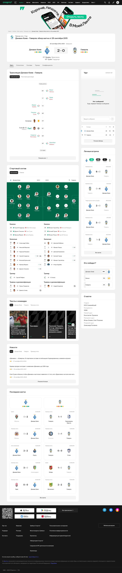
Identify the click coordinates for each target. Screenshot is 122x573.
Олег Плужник (98, 320)
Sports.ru (6, 561)
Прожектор (33, 536)
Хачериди (28, 121)
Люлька (51, 91)
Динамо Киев (35, 49)
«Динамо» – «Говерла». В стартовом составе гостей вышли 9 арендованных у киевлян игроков (40, 358)
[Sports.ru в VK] (111, 510)
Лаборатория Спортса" (36, 541)
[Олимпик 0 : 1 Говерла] (85, 52)
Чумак (51, 97)
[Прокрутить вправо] (73, 324)
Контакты (5, 536)
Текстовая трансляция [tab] (27, 77)
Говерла (84, 49)
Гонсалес (33, 112)
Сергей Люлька (63, 235)
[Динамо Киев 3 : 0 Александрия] (36, 52)
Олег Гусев (29, 231)
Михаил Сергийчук (54, 228)
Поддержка (19, 536)
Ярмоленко (55, 57)
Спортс (10, 31)
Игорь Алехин (88, 320)
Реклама (18, 530)
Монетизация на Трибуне (37, 530)
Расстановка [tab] (13, 172)
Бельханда (33, 137)
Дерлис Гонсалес (19, 231)
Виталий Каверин (66, 228)
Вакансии (19, 525)
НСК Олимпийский (90, 305)
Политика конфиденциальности (59, 530)
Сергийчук (52, 142)
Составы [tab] (29, 65)
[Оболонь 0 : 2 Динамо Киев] (40, 52)
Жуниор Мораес (18, 235)
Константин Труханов (91, 315)
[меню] (15, 2)
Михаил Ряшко (53, 235)
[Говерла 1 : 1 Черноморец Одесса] (86, 52)
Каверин (51, 144)
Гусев (50, 59)
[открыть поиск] (105, 2)
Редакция (5, 530)
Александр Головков (90, 325)
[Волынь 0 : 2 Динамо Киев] (39, 52)
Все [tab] (11, 351)
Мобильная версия (109, 525)
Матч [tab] (11, 65)
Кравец (48, 57)
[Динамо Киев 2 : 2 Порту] (37, 52)
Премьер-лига (27, 31)
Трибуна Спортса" (35, 525)
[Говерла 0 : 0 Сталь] (84, 52)
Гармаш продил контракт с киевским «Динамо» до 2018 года (29, 366)
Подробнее (54, 563)
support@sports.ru (33, 557)
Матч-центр (20, 31)
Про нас (4, 525)
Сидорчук (56, 59)
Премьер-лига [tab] (35, 351)
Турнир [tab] (37, 65)
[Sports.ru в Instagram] (118, 510)
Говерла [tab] (26, 351)
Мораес (34, 105)
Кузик (51, 99)
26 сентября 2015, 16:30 (57, 44)
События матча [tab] (14, 77)
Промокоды (33, 551)
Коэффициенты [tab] (48, 65)
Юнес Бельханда (31, 228)
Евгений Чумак (53, 231)
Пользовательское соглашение (59, 525)
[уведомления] (109, 2)
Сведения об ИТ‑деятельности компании (42, 546)
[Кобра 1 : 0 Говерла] (82, 52)
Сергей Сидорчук (19, 228)
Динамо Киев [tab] (18, 351)
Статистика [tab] (20, 65)
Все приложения (67, 510)
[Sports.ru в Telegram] (105, 510)
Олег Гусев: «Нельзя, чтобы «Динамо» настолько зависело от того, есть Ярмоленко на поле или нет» (42, 374)
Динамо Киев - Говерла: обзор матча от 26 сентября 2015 (45, 31)
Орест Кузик (62, 231)
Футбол (14, 31)
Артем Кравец (29, 235)
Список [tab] (22, 172)
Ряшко (51, 90)
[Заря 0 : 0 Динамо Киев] (35, 52)
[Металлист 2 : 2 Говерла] (81, 52)
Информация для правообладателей (60, 536)
